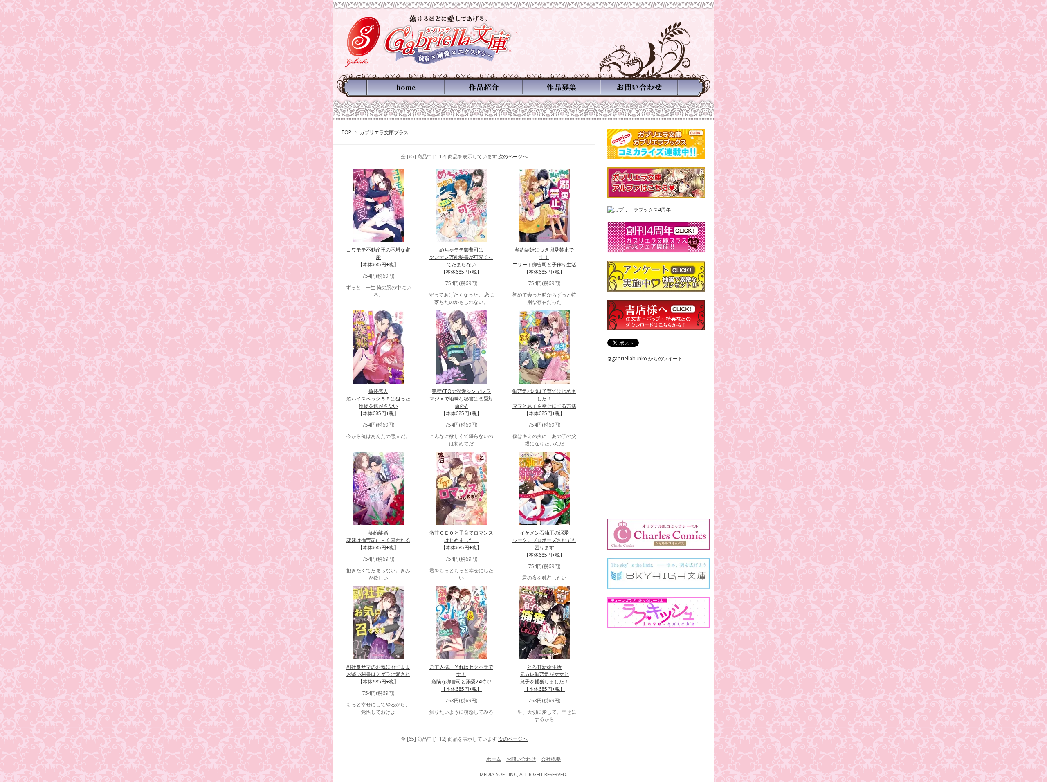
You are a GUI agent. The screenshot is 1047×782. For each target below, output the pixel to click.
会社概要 (551, 758)
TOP (346, 132)
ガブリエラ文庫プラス (384, 132)
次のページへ (513, 156)
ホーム (493, 758)
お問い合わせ (521, 758)
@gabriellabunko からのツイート (645, 358)
